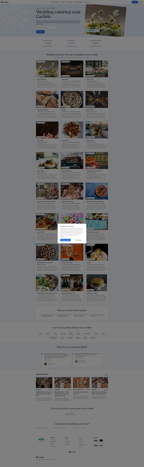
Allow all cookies (65, 240)
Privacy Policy (62, 236)
